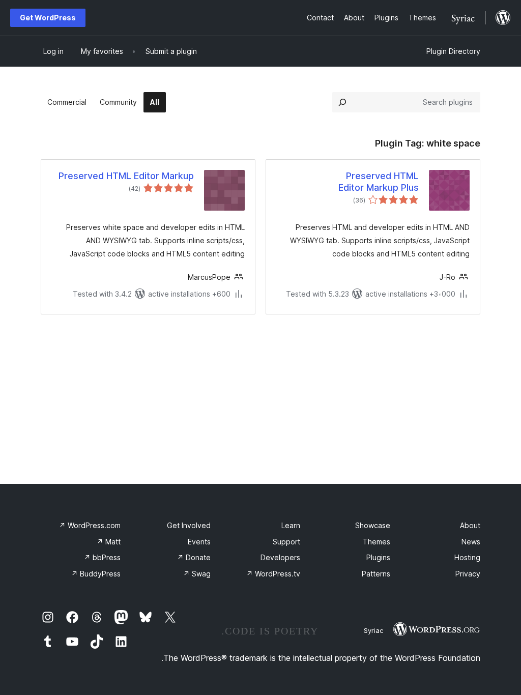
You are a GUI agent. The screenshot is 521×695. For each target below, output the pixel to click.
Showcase (372, 525)
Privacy (467, 573)
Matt (109, 541)
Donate (194, 557)
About (470, 525)
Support (286, 541)
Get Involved (189, 525)
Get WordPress (48, 17)
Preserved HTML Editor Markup (126, 175)
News (470, 541)
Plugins (378, 557)
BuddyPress (96, 573)
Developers (280, 557)
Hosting (467, 557)
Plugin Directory (453, 51)
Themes (376, 541)
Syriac (373, 630)
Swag (197, 573)
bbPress (102, 557)
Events (199, 541)
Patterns (376, 573)
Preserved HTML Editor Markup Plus (378, 181)
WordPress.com (90, 525)
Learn (290, 525)
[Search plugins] (342, 102)
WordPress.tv (273, 573)
